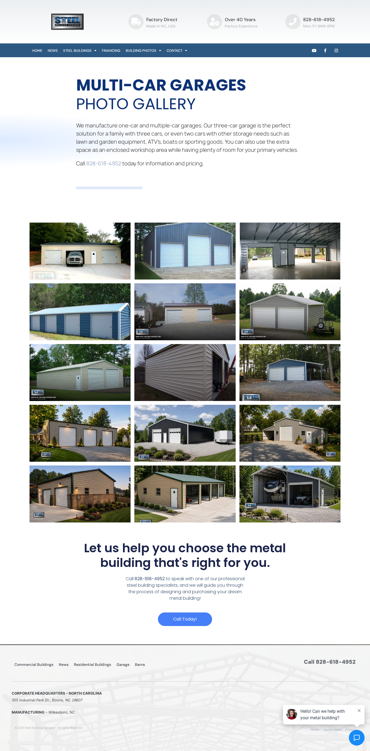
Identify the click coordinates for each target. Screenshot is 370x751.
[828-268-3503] (292, 21)
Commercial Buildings (33, 664)
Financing (111, 50)
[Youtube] (314, 51)
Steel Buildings (77, 50)
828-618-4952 (319, 20)
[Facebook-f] (325, 51)
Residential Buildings (92, 664)
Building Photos (141, 50)
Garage (122, 664)
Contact (174, 50)
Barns (140, 664)
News (53, 50)
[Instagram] (336, 51)
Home (37, 50)
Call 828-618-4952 (330, 661)
